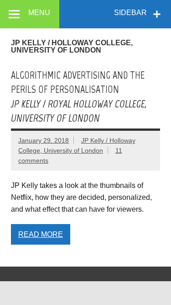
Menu (39, 12)
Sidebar (130, 12)
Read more (40, 234)
